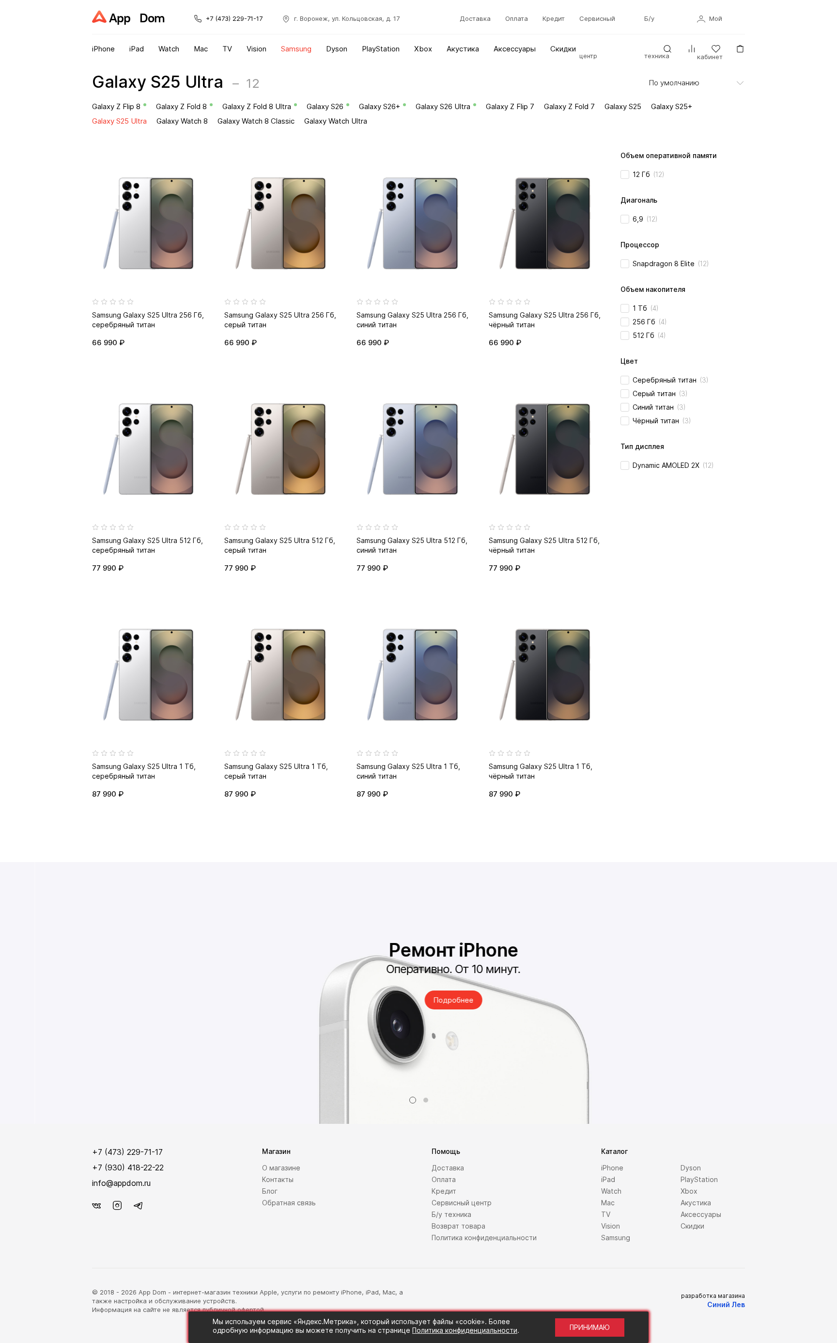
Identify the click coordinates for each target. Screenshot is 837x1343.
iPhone (103, 48)
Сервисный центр (462, 1203)
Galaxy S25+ (671, 106)
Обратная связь (289, 1203)
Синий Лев (726, 1304)
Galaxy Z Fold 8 (181, 106)
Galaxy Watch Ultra (335, 121)
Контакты (278, 1179)
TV (227, 48)
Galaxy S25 (622, 106)
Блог (270, 1191)
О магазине (281, 1168)
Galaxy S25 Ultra (119, 121)
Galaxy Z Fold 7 (569, 106)
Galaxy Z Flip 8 (116, 106)
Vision (256, 48)
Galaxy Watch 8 (182, 121)
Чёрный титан (662, 420)
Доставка (475, 18)
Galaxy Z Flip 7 (510, 106)
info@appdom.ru (121, 1183)
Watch (168, 48)
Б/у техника (451, 1214)
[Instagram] (117, 1205)
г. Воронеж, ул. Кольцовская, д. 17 (346, 18)
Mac (201, 48)
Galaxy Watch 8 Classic (255, 121)
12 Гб (649, 174)
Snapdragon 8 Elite (671, 263)
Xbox (423, 48)
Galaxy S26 (325, 106)
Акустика (463, 48)
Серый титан (660, 393)
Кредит (553, 18)
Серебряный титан (671, 380)
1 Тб (646, 308)
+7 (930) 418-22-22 (128, 1167)
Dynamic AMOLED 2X (673, 465)
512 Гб (649, 335)
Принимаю (590, 1327)
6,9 (645, 219)
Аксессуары (515, 48)
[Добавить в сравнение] (200, 176)
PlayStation (381, 48)
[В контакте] (96, 1205)
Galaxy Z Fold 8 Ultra (256, 106)
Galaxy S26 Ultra (443, 106)
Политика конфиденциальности (484, 1237)
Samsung (296, 48)
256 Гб (650, 322)
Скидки (563, 48)
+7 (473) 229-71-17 (233, 18)
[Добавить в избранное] (200, 157)
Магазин (276, 1151)
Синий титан (659, 407)
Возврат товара (458, 1226)
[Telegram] (138, 1205)
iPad (136, 48)
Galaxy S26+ (379, 106)
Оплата (516, 18)
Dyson (336, 48)
